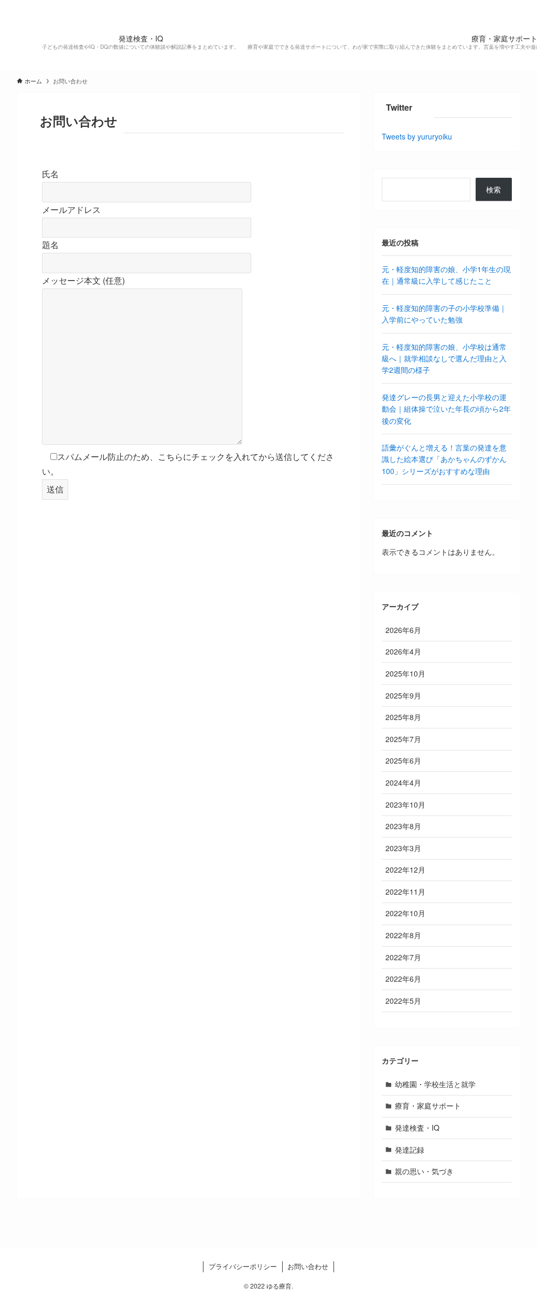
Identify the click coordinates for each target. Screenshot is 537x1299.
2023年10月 (405, 804)
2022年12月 (405, 869)
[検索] (513, 6)
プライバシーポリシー (243, 1266)
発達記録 (409, 1149)
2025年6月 (403, 760)
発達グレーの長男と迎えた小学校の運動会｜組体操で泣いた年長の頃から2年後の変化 (446, 409)
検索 (493, 189)
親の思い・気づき (424, 1171)
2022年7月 (403, 957)
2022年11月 (405, 891)
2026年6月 (403, 630)
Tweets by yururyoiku (417, 136)
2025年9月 (403, 695)
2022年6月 (403, 978)
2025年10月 (405, 673)
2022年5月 (403, 1000)
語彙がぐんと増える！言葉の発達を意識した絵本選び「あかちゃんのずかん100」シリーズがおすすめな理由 (444, 459)
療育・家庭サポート (428, 1105)
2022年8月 (403, 935)
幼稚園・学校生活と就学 (435, 1084)
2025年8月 (403, 717)
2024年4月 (403, 782)
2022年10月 (405, 913)
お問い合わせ (307, 1266)
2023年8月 (403, 826)
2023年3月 (403, 848)
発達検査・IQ (417, 1127)
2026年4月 (403, 651)
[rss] (500, 6)
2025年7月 (403, 739)
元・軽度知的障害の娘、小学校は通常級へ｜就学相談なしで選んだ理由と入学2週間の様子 (444, 358)
